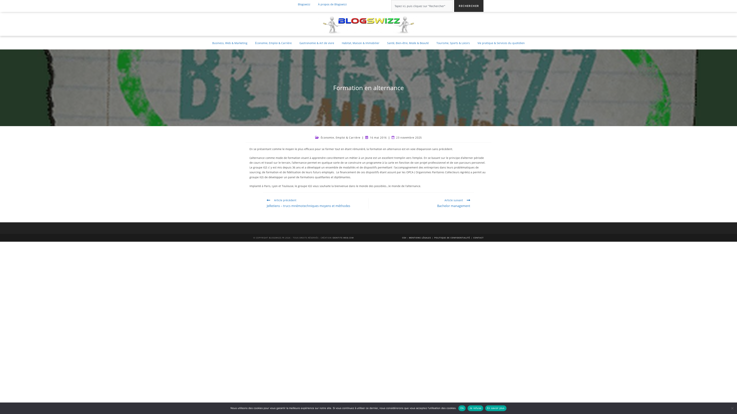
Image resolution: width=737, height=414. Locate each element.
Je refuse (475, 408)
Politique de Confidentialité (452, 237)
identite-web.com (343, 237)
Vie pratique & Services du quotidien (501, 43)
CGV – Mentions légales (416, 237)
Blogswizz (304, 4)
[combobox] (422, 6)
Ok (462, 408)
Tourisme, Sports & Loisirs (453, 43)
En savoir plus (496, 408)
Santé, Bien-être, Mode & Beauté (408, 43)
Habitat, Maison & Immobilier (360, 43)
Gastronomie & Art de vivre (316, 43)
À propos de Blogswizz (332, 4)
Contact (478, 237)
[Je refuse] (732, 408)
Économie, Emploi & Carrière (273, 43)
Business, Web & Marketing (229, 43)
